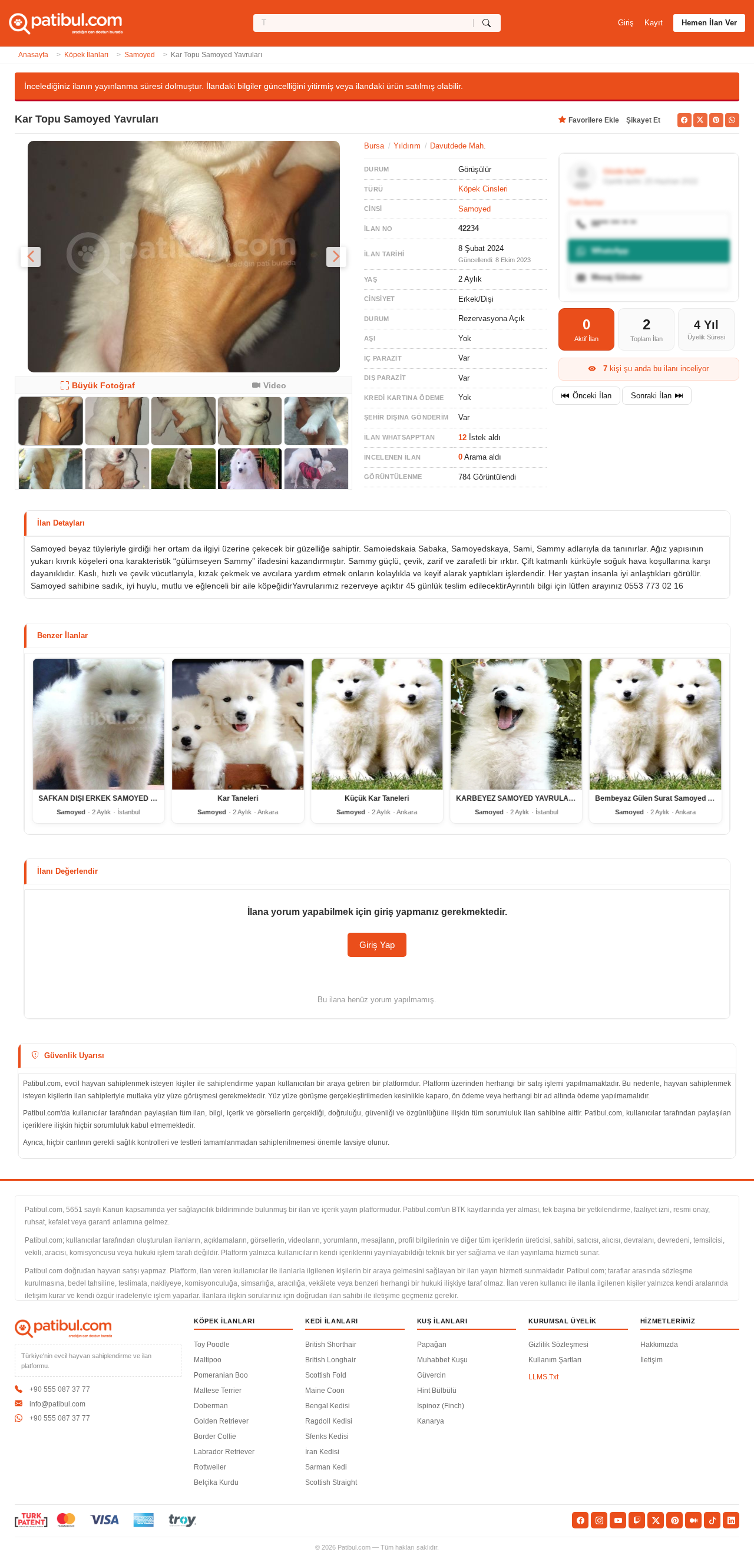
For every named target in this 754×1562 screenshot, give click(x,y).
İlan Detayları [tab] (61, 523)
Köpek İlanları (86, 55)
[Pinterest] (674, 1520)
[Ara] (487, 23)
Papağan (432, 1344)
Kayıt (653, 22)
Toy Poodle (212, 1344)
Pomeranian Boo (221, 1375)
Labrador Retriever (224, 1452)
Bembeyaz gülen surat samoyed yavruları (667, 799)
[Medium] (693, 1520)
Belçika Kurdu (216, 1482)
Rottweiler (210, 1467)
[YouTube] (618, 1520)
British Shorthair (330, 1344)
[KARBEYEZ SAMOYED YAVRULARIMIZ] (516, 724)
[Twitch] (637, 1520)
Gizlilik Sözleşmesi (558, 1344)
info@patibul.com (57, 1404)
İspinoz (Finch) (440, 1406)
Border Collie (215, 1436)
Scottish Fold (325, 1375)
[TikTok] (712, 1520)
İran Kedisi (322, 1452)
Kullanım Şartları (554, 1360)
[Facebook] (580, 1520)
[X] (655, 1520)
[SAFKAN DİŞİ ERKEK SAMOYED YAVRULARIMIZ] (98, 724)
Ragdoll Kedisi (328, 1421)
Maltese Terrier (218, 1390)
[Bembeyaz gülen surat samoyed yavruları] (656, 724)
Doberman (211, 1406)
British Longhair (330, 1360)
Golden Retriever (221, 1421)
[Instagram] (599, 1520)
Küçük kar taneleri (377, 799)
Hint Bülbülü (437, 1390)
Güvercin (431, 1375)
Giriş (626, 22)
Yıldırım (407, 145)
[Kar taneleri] (237, 724)
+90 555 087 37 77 (59, 1389)
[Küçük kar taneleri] (377, 724)
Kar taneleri (237, 799)
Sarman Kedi (326, 1467)
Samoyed (139, 55)
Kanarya (430, 1421)
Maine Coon (325, 1390)
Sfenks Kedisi (327, 1436)
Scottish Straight (331, 1482)
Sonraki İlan (651, 395)
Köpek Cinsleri (483, 188)
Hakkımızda (659, 1344)
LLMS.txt (543, 1377)
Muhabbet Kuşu (442, 1360)
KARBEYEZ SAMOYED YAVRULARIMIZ (521, 799)
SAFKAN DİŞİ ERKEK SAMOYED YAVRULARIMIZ (120, 799)
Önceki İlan (592, 395)
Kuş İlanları (442, 1321)
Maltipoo (207, 1360)
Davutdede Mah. (458, 145)
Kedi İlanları (331, 1321)
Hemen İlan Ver (709, 22)
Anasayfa (33, 55)
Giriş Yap (377, 945)
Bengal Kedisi (327, 1406)
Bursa (374, 145)
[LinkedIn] (731, 1520)
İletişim (651, 1360)
